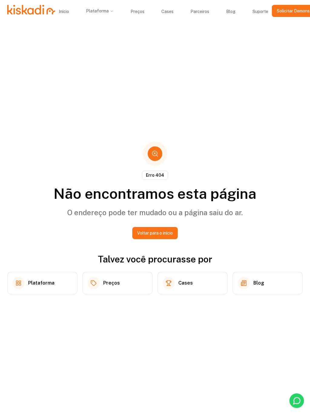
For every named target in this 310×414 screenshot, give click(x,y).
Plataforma (97, 10)
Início (64, 11)
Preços (137, 11)
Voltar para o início (155, 233)
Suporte (260, 11)
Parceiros (199, 11)
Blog (231, 11)
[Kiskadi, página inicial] (31, 11)
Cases (167, 11)
